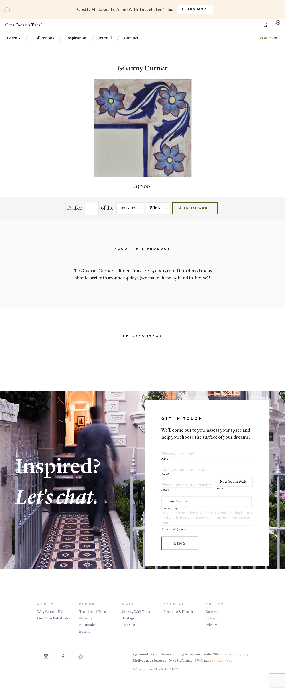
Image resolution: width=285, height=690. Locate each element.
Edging (85, 631)
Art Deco (128, 625)
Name (164, 458)
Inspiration (76, 38)
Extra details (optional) (174, 529)
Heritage (128, 618)
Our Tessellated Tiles (54, 618)
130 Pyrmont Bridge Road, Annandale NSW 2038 (191, 654)
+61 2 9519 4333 (237, 654)
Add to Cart (195, 208)
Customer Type (170, 508)
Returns (212, 612)
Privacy (211, 625)
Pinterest (82, 656)
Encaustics (87, 625)
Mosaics (85, 618)
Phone (165, 489)
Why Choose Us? (50, 612)
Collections (43, 38)
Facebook (65, 656)
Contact (131, 38)
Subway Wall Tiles (135, 612)
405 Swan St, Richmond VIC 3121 (186, 661)
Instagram (48, 656)
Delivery (212, 618)
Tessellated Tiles (92, 612)
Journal (105, 38)
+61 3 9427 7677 (221, 661)
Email (165, 474)
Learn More (195, 9)
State (220, 488)
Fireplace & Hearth (178, 612)
